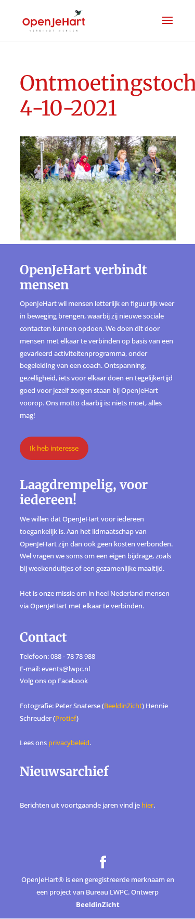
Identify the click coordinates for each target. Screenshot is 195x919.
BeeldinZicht (123, 705)
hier (147, 805)
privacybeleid (68, 742)
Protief (65, 718)
